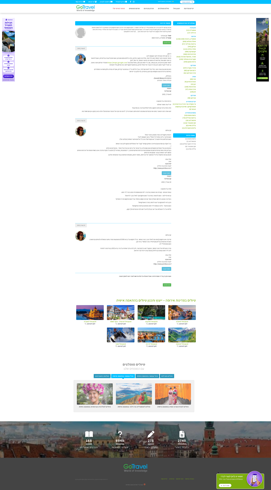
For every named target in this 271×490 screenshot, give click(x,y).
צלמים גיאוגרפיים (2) (189, 128)
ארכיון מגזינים (149, 8)
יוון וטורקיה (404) (190, 51)
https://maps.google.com (117, 62)
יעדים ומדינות (189, 8)
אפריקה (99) (192, 98)
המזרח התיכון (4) (190, 82)
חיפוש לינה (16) (191, 120)
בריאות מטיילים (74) (189, 118)
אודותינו (171, 479)
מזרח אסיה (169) (190, 87)
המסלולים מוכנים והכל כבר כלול (231, 477)
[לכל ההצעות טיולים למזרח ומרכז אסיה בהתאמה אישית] (173, 385)
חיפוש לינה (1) (191, 141)
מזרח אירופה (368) (189, 54)
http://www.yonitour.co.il (162, 168)
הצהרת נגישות (189, 479)
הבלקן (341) (192, 46)
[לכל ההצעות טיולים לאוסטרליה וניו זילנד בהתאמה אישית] (134, 385)
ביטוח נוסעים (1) (190, 139)
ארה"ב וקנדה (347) (189, 68)
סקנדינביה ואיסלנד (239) (187, 59)
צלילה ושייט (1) (191, 149)
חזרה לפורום (167, 42)
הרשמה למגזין (105, 2)
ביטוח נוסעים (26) (190, 115)
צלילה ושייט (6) (191, 125)
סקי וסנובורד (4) (190, 146)
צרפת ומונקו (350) (190, 62)
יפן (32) (193, 84)
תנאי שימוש (179, 479)
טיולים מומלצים (163, 8)
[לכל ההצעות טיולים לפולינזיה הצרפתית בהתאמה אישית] (95, 385)
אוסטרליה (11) (191, 30)
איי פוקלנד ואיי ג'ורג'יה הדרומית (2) (184, 104)
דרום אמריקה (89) (190, 70)
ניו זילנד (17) (191, 33)
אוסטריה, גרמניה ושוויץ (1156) (186, 39)
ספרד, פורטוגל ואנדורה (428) (186, 57)
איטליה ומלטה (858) (189, 41)
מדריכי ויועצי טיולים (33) (188, 144)
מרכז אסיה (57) (190, 89)
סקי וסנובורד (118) (189, 123)
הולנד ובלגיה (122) (189, 49)
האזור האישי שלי (119, 8)
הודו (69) (193, 79)
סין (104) (193, 92)
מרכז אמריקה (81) (190, 73)
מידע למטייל (120, 2)
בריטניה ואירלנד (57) (189, 44)
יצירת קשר (79, 2)
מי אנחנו (91, 2)
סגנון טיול (176, 8)
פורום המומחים (134, 8)
